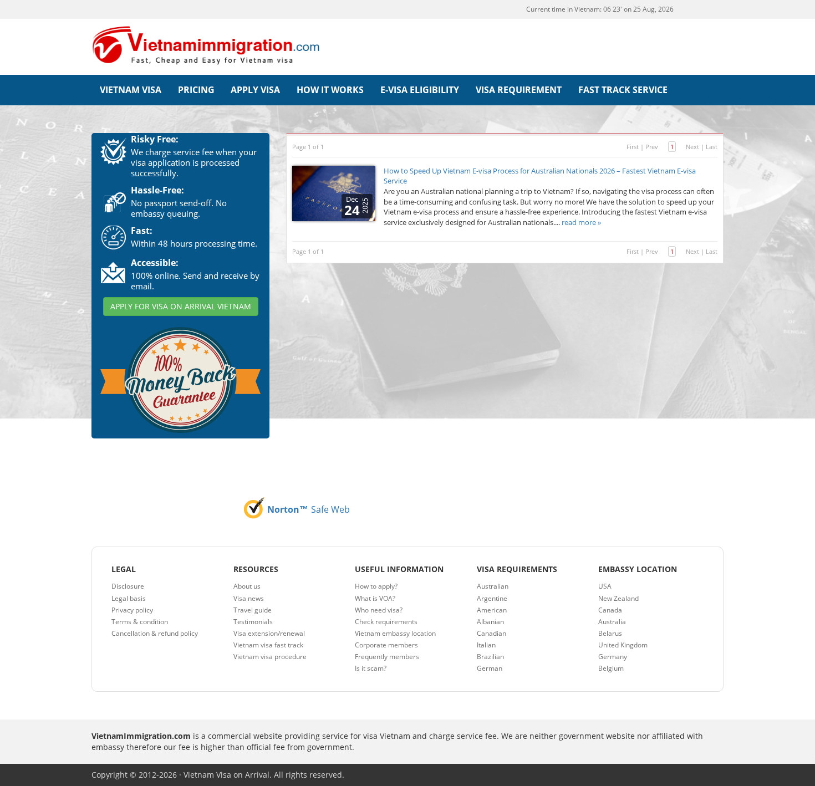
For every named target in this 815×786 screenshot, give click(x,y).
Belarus (610, 633)
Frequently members (387, 656)
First (632, 146)
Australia (612, 621)
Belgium (611, 668)
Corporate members (386, 645)
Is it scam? (370, 668)
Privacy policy (132, 610)
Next (692, 146)
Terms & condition (139, 621)
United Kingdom (623, 645)
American (492, 610)
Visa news (248, 598)
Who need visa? (379, 610)
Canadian (491, 633)
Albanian (490, 621)
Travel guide (252, 610)
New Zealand (618, 598)
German (489, 668)
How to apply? (376, 586)
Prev (651, 146)
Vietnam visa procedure (270, 656)
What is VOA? (375, 598)
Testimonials (253, 621)
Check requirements (386, 621)
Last (711, 146)
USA (605, 586)
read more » (581, 222)
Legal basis (128, 598)
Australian (492, 586)
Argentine (492, 598)
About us (247, 586)
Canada (610, 610)
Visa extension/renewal (269, 633)
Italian (486, 645)
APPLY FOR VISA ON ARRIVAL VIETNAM (180, 306)
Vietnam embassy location (395, 633)
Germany (612, 656)
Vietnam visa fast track (268, 645)
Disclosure (127, 586)
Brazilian (490, 656)
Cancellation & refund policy (154, 633)
